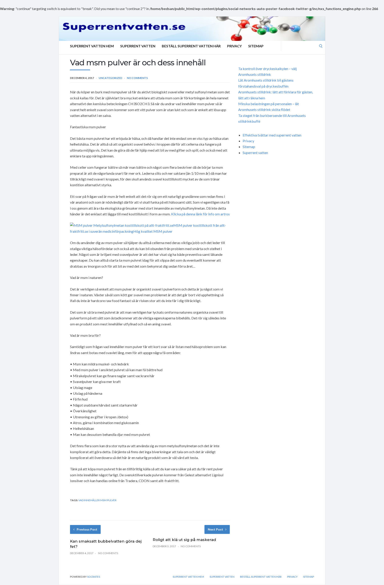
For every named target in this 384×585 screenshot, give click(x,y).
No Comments (137, 78)
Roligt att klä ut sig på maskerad (184, 539)
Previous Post (87, 529)
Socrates (93, 576)
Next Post (215, 529)
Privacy (234, 46)
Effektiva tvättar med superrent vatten (272, 135)
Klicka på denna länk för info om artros (200, 214)
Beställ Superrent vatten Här (191, 46)
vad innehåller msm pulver (97, 500)
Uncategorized (110, 78)
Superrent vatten (137, 46)
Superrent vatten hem (92, 46)
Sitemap (256, 46)
